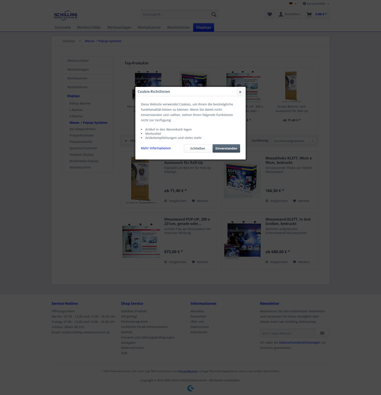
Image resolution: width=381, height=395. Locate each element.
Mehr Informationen (156, 148)
